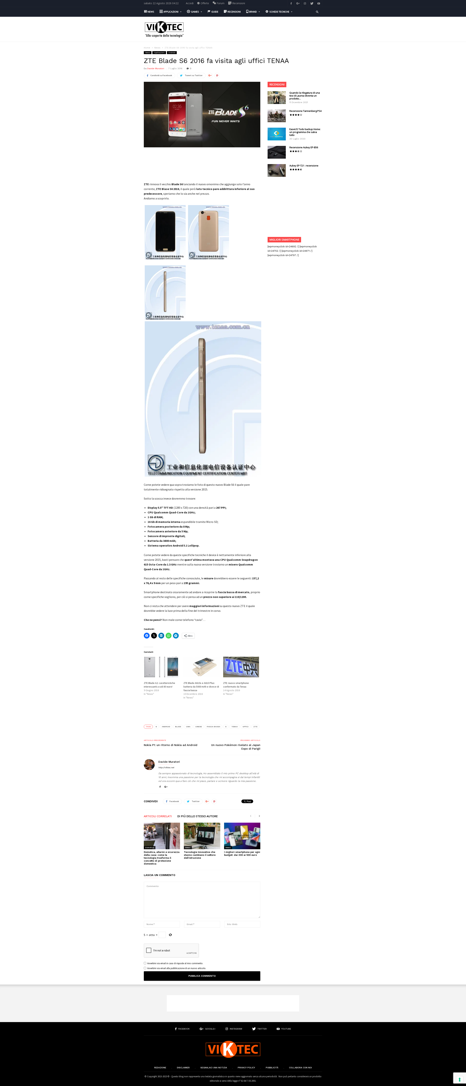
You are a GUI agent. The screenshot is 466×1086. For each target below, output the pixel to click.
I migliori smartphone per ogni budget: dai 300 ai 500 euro (242, 853)
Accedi (189, 3)
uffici (245, 727)
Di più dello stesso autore (197, 816)
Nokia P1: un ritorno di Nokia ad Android (170, 745)
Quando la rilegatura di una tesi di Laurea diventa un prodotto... (304, 95)
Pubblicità (272, 1067)
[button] (317, 11)
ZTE (255, 727)
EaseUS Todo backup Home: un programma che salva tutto (305, 132)
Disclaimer (183, 1067)
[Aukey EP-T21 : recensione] (277, 170)
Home (147, 47)
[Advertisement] (256, 29)
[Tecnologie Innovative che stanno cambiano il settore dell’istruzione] (202, 836)
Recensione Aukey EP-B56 (303, 147)
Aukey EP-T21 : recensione (303, 165)
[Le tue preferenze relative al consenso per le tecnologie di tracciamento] (459, 1079)
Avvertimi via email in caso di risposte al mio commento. (175, 963)
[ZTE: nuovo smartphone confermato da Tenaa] (241, 667)
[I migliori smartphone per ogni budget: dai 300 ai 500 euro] (242, 836)
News (157, 47)
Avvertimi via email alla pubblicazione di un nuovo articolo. (176, 968)
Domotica (149, 848)
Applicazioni (159, 53)
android (166, 727)
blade (178, 727)
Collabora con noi (300, 1067)
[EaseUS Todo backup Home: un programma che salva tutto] (277, 134)
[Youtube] (318, 3)
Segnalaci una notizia (213, 1067)
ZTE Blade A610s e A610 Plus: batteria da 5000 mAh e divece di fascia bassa (201, 686)
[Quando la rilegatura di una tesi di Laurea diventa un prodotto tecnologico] (277, 97)
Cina (188, 727)
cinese (198, 727)
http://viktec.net (166, 767)
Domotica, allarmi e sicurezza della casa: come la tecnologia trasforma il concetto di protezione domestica (161, 858)
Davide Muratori (155, 68)
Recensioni (277, 84)
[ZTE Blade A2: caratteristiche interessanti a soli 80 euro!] (162, 667)
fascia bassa (213, 727)
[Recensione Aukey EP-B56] (277, 152)
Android (171, 53)
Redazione (160, 1067)
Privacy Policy (246, 1067)
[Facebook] (291, 3)
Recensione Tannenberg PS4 (305, 111)
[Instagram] (304, 3)
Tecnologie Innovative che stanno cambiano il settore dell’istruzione (200, 855)
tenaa (234, 727)
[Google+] (298, 3)
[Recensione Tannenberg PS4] (277, 115)
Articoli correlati (158, 816)
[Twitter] (311, 3)
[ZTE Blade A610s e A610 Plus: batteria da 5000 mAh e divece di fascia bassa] (201, 667)
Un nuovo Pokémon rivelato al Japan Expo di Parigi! (235, 746)
